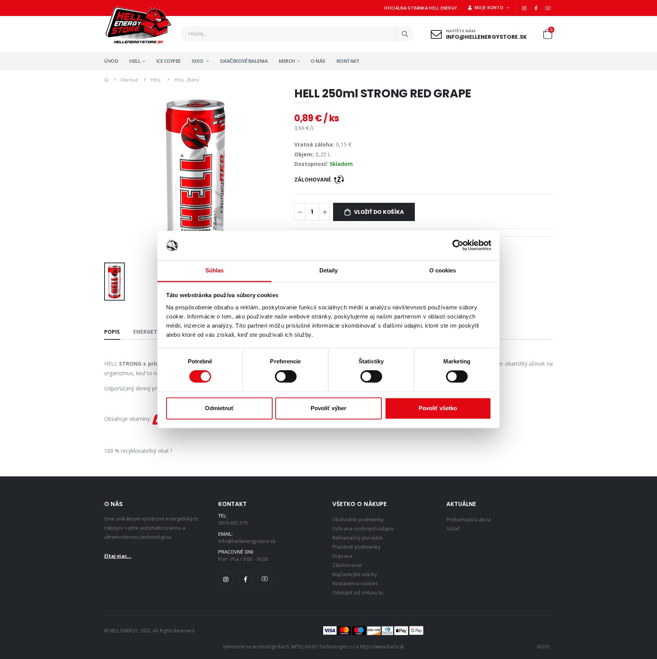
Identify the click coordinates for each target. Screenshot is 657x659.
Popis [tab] (112, 331)
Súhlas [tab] (214, 270)
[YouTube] (548, 8)
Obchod (129, 80)
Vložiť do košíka (379, 212)
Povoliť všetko (438, 408)
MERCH (287, 60)
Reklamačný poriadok (357, 537)
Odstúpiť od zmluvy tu (357, 592)
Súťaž (453, 528)
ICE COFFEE (168, 60)
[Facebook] (536, 8)
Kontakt (348, 60)
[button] (547, 35)
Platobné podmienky (356, 546)
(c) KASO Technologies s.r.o (329, 646)
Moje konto (488, 7)
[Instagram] (524, 8)
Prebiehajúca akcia (468, 519)
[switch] (286, 377)
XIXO (198, 60)
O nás (318, 60)
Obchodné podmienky (358, 519)
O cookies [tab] (442, 270)
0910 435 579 (233, 522)
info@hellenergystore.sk (486, 36)
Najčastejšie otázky (354, 574)
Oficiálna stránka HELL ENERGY (420, 8)
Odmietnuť (219, 408)
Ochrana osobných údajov (363, 528)
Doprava (342, 555)
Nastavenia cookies (355, 583)
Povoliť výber (328, 408)
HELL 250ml (187, 80)
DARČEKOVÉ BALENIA (244, 60)
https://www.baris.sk (382, 646)
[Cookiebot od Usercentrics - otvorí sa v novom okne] (458, 245)
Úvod (111, 60)
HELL (134, 60)
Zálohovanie (347, 565)
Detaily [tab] (328, 270)
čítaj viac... (118, 555)
